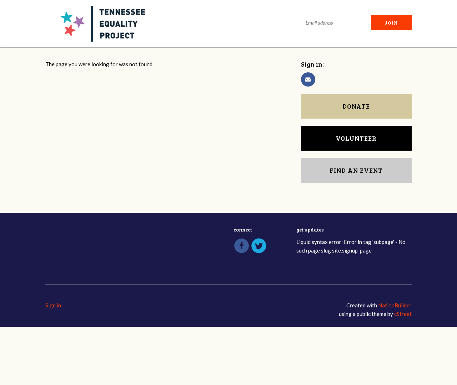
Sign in (53, 305)
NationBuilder (395, 305)
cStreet (403, 314)
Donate (356, 106)
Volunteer (356, 138)
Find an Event (356, 170)
